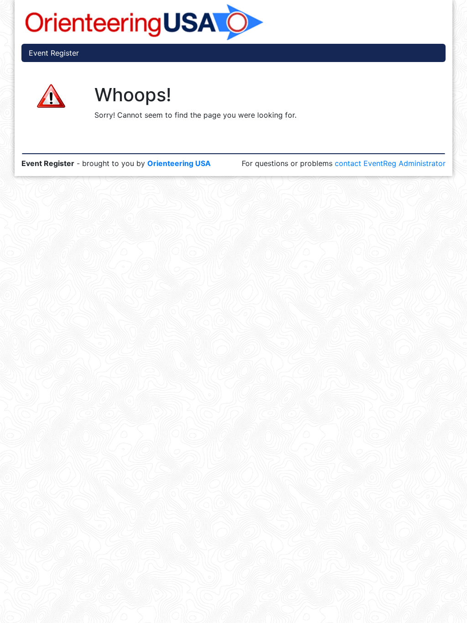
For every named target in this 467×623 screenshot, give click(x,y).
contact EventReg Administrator (390, 163)
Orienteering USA (179, 163)
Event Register (54, 52)
